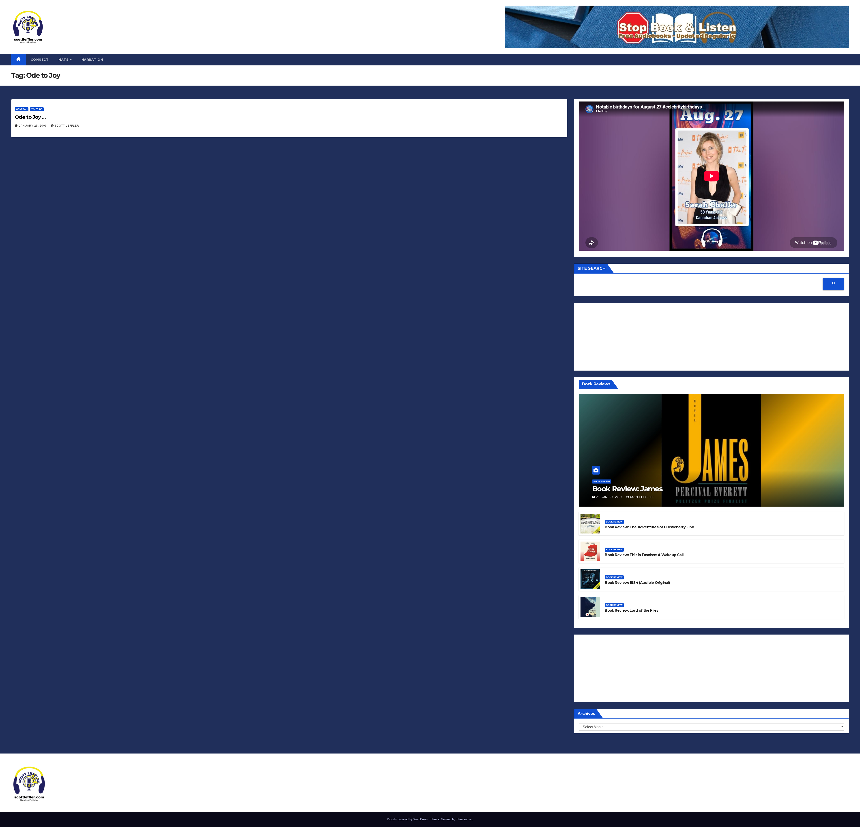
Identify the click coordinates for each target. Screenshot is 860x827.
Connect (40, 60)
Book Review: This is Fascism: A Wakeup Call (644, 555)
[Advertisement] (711, 336)
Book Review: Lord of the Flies (631, 610)
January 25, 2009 (33, 125)
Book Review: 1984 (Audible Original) (637, 583)
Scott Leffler (67, 125)
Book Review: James (627, 488)
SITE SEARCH (592, 268)
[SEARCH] (833, 284)
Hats (64, 60)
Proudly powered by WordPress (408, 819)
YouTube (36, 109)
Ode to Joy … (30, 117)
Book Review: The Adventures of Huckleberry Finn (649, 527)
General (21, 109)
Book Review (601, 481)
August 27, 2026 (609, 497)
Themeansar (464, 819)
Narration (92, 60)
